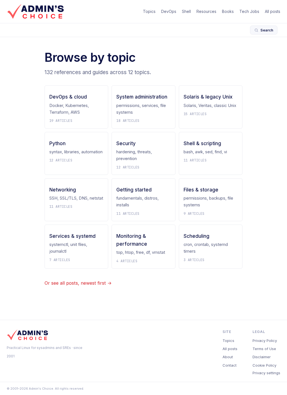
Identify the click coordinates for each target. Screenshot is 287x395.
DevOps (168, 11)
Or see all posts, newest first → (78, 283)
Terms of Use (264, 348)
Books (228, 11)
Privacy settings (266, 373)
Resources (206, 11)
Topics (149, 11)
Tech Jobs (249, 11)
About (228, 357)
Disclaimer (262, 357)
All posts (272, 11)
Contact (230, 365)
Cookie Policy (264, 365)
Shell (186, 11)
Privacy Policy (265, 340)
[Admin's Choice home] (35, 11)
